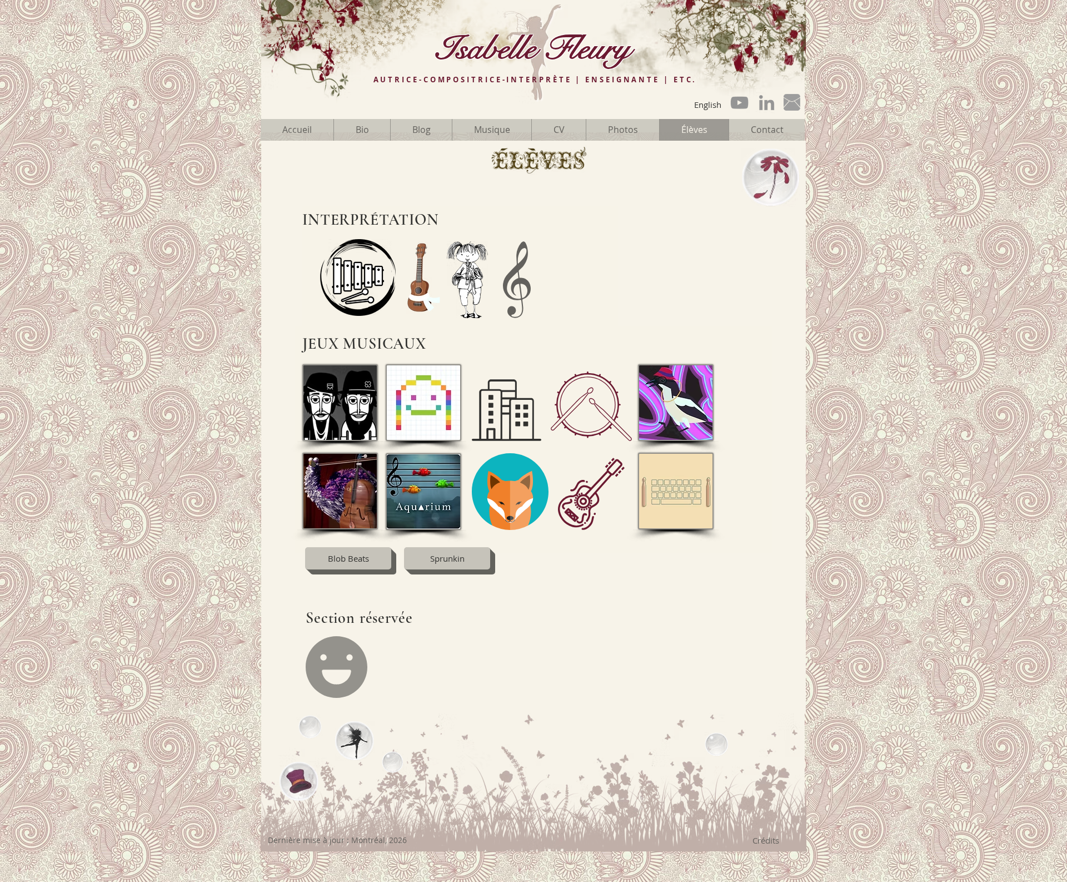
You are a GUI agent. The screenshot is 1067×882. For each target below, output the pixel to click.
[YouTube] (739, 102)
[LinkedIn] (766, 102)
